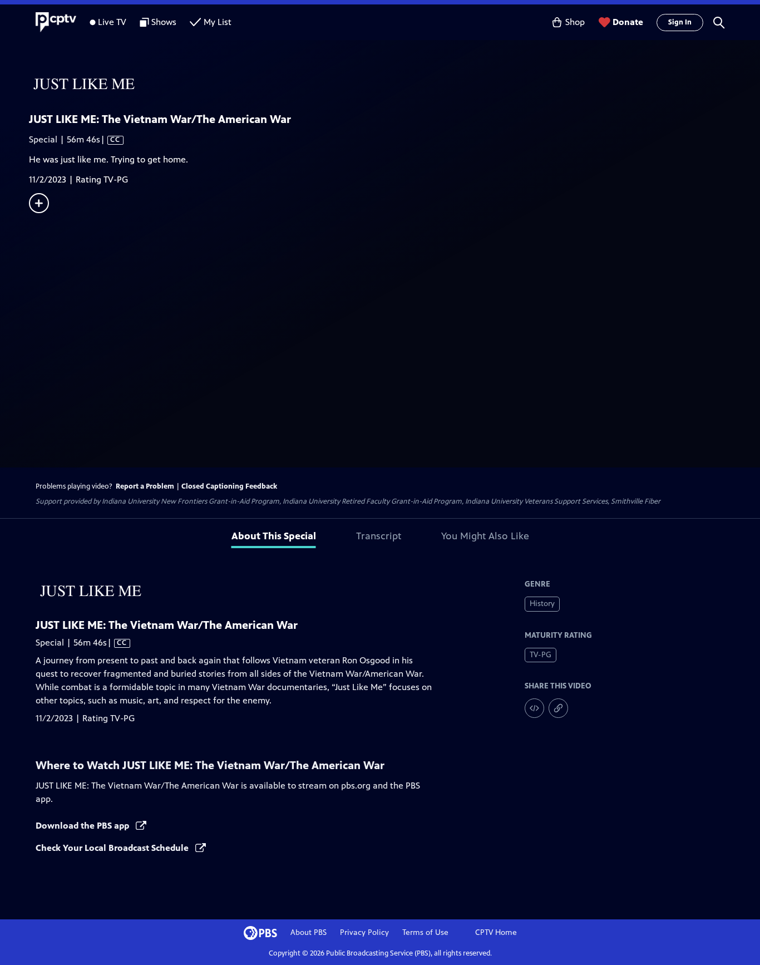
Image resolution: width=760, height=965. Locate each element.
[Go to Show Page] (394, 85)
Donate (628, 22)
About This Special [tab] (273, 536)
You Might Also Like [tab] (485, 536)
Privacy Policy (364, 932)
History (542, 603)
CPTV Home (496, 932)
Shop (575, 22)
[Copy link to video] (558, 708)
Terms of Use (425, 932)
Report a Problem (145, 486)
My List (217, 22)
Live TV (112, 22)
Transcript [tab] (378, 536)
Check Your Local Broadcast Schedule (113, 848)
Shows (163, 22)
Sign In (680, 22)
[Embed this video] (534, 708)
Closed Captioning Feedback (229, 486)
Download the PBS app (83, 825)
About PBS (308, 932)
